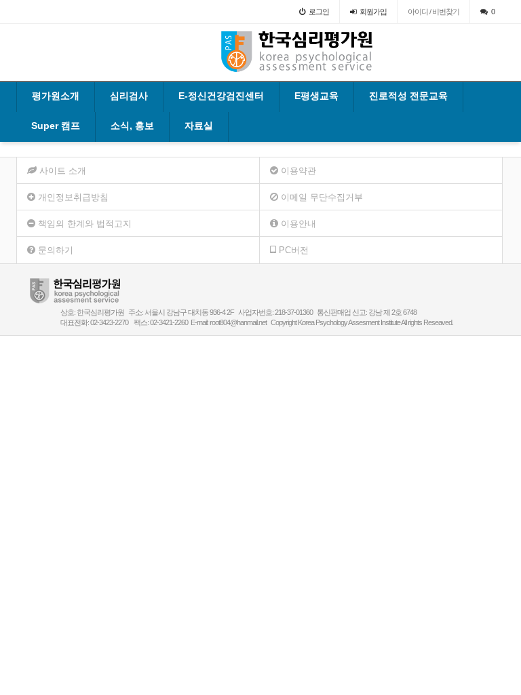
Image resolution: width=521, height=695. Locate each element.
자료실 (199, 125)
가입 (373, 11)
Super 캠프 (55, 125)
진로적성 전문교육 (408, 95)
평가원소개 (55, 95)
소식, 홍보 (132, 125)
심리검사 (129, 95)
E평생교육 (316, 95)
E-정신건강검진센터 (221, 95)
